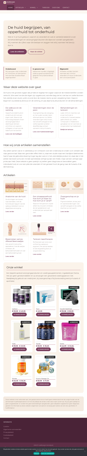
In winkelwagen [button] (19, 314)
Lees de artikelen (17, 52)
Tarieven (45, 7)
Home (10, 7)
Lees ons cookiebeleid (47, 453)
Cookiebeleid (8, 435)
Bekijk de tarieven (66, 129)
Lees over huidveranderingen (43, 132)
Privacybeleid (8, 432)
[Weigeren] (85, 451)
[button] (81, 7)
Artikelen (19, 7)
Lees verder (10, 211)
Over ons (56, 7)
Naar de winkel (36, 52)
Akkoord (36, 453)
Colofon (6, 426)
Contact (66, 7)
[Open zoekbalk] (77, 7)
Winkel (33, 7)
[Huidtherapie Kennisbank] (11, 2)
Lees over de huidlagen (14, 134)
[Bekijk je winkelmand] (73, 7)
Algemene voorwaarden (12, 429)
